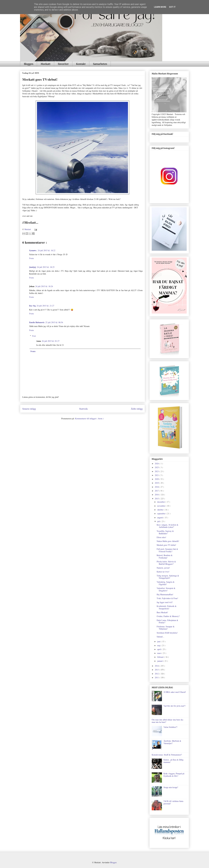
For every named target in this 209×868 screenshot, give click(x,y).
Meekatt (45, 64)
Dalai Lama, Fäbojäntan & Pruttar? (167, 621)
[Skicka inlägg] (35, 229)
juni (159, 641)
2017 (157, 490)
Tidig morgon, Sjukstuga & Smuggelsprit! (168, 576)
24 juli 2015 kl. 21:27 (45, 305)
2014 (157, 665)
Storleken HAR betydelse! (167, 632)
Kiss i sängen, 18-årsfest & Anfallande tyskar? (167, 526)
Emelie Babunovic (37, 322)
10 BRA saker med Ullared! (175, 692)
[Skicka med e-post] (23, 233)
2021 (157, 475)
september (161, 513)
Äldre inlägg (137, 408)
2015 (157, 498)
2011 (157, 677)
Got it (172, 7)
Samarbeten (100, 64)
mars (159, 653)
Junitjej (32, 267)
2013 (157, 669)
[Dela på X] (30, 233)
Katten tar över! (163, 571)
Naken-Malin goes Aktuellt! (168, 541)
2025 (157, 467)
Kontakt (81, 64)
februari (160, 657)
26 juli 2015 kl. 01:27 (50, 341)
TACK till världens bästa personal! (173, 802)
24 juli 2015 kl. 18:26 (44, 286)
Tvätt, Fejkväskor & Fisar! (167, 598)
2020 (157, 479)
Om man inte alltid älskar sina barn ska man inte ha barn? (167, 720)
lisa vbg (32, 305)
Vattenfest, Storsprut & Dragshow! (166, 589)
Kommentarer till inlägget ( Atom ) (89, 418)
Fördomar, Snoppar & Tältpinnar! (165, 627)
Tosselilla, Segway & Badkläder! (165, 532)
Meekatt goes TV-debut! (166, 545)
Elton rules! (161, 537)
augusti (160, 517)
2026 (157, 463)
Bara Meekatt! (162, 612)
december (161, 501)
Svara (31, 258)
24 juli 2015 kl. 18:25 (45, 267)
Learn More (160, 7)
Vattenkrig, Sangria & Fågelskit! (165, 583)
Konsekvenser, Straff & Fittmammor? (167, 754)
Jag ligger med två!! (165, 602)
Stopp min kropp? (171, 787)
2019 (157, 483)
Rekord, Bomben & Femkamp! (164, 556)
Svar (34, 335)
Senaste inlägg (29, 408)
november (161, 505)
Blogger (113, 862)
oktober (160, 509)
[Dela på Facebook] (33, 233)
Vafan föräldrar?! (170, 727)
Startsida (83, 408)
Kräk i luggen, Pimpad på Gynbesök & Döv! (174, 774)
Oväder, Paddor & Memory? (168, 616)
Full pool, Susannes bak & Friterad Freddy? (167, 550)
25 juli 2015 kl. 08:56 (54, 322)
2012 (157, 673)
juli (159, 521)
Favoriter (63, 64)
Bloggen (28, 64)
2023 (157, 471)
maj (159, 645)
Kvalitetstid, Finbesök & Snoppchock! (166, 607)
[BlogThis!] (26, 233)
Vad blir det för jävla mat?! (175, 705)
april (159, 649)
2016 (157, 494)
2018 (157, 486)
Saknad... (160, 636)
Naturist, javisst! (163, 567)
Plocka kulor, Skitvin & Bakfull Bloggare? (166, 562)
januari (160, 661)
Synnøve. (33, 250)
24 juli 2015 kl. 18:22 (46, 250)
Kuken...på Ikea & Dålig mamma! (173, 760)
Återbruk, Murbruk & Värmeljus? (172, 742)
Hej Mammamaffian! (165, 594)
